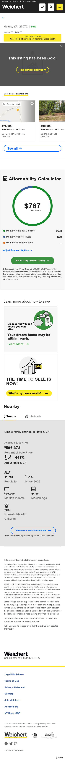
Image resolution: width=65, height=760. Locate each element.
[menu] (59, 7)
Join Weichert (12, 700)
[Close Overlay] (61, 46)
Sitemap (9, 693)
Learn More (18, 344)
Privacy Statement (15, 687)
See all (13, 148)
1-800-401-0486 (30, 657)
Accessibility (11, 706)
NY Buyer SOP (12, 713)
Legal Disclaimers (14, 674)
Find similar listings (31, 69)
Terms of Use (12, 680)
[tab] (10, 417)
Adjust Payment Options (16, 250)
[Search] (51, 7)
